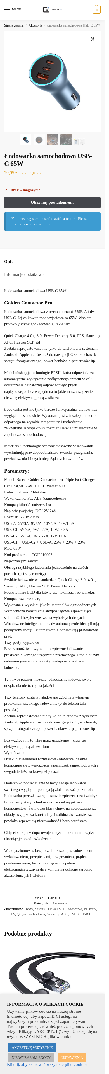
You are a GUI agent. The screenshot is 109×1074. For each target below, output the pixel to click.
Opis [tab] (8, 261)
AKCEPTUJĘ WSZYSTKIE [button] (32, 1047)
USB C (86, 914)
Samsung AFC (57, 914)
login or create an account (31, 224)
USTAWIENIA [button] (72, 1058)
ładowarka (74, 909)
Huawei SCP (55, 909)
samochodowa (34, 914)
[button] (96, 10)
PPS (12, 914)
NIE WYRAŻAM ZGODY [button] (31, 1058)
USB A (75, 914)
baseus (40, 909)
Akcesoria (35, 25)
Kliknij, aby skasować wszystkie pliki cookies (47, 1064)
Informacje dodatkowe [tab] (24, 274)
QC (19, 914)
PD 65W (90, 909)
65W (29, 909)
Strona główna (13, 25)
